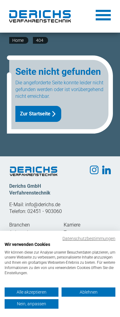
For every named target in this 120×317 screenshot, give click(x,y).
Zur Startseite (35, 114)
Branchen (19, 225)
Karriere (72, 225)
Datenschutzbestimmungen (88, 238)
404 (39, 40)
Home (18, 40)
